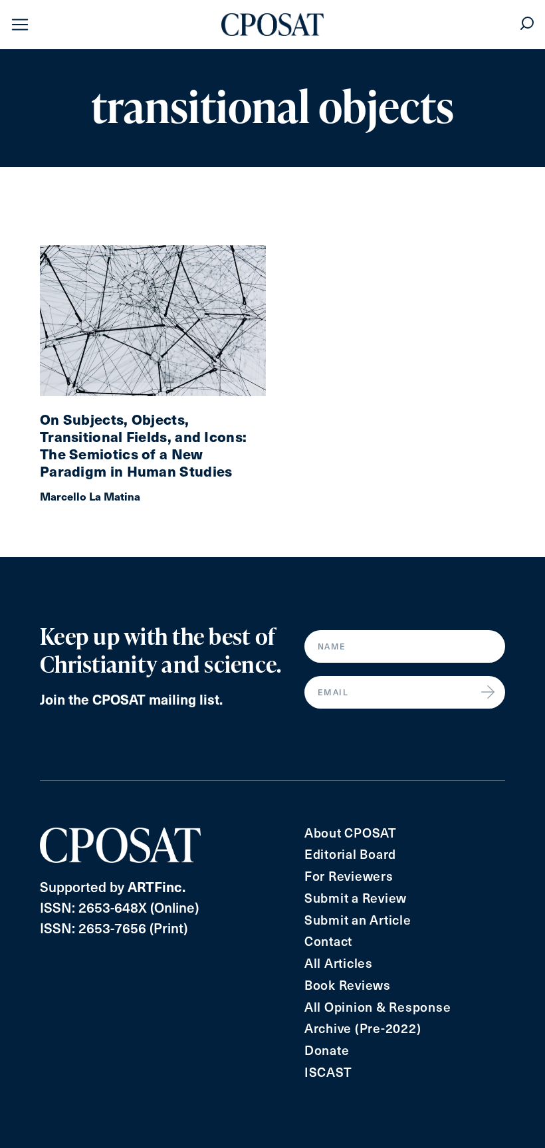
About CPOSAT (350, 832)
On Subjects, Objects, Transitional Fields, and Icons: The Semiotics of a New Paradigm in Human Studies (143, 446)
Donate (327, 1050)
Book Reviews (347, 984)
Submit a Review (355, 897)
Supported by (112, 886)
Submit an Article (357, 919)
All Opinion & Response (377, 1006)
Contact (328, 941)
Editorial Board (350, 854)
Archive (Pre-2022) (362, 1028)
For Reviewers (348, 875)
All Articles (338, 963)
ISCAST (328, 1072)
